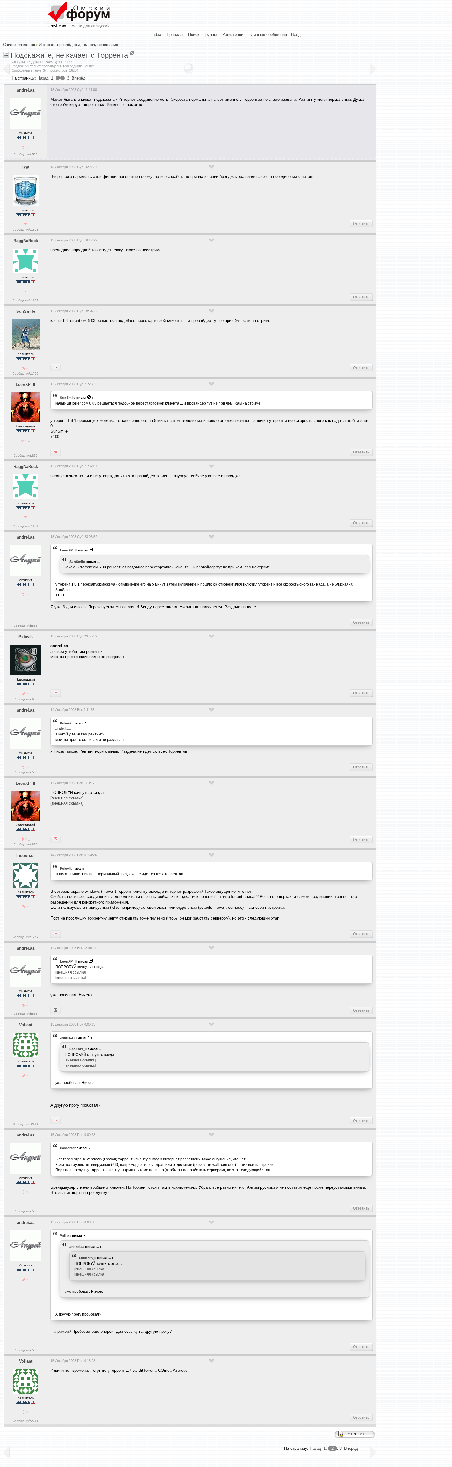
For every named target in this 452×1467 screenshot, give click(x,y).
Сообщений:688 (26, 699)
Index (156, 34)
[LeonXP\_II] (55, 367)
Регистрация (233, 34)
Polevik (25, 636)
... (98, 561)
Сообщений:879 (26, 455)
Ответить (361, 224)
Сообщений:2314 (25, 1124)
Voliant (25, 1024)
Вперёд (78, 78)
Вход (296, 34)
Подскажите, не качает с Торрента (69, 55)
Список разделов (19, 44)
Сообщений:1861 (25, 300)
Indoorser (25, 855)
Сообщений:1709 (25, 373)
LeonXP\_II (68, 550)
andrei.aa (25, 90)
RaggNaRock (26, 240)
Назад (43, 78)
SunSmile (25, 311)
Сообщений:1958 (25, 229)
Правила (175, 34)
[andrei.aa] (55, 452)
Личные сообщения (269, 34)
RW (25, 167)
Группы (210, 34)
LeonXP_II (25, 384)
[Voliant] (55, 1010)
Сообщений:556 (26, 154)
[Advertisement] (162, 130)
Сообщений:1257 (25, 937)
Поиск (193, 34)
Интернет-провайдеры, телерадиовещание (78, 44)
